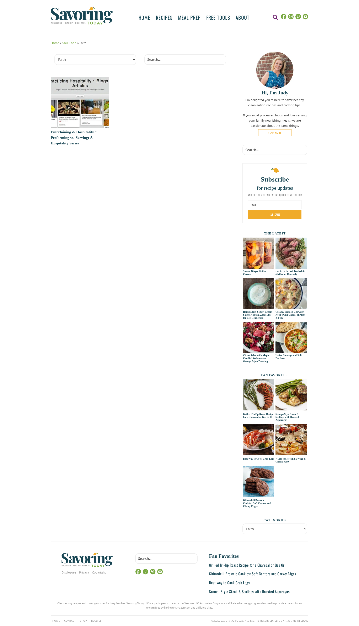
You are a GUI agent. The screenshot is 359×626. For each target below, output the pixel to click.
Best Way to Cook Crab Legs (258, 458)
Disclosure (68, 572)
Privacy (84, 572)
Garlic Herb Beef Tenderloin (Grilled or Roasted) (290, 273)
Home (55, 43)
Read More (275, 132)
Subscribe (274, 214)
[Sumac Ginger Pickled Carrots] (258, 266)
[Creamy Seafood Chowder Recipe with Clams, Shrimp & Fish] (291, 306)
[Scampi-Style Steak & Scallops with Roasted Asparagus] (291, 395)
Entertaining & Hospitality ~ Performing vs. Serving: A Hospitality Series (74, 137)
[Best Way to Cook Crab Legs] (258, 440)
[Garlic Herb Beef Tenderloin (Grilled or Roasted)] (291, 266)
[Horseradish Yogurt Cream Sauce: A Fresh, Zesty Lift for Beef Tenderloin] (258, 306)
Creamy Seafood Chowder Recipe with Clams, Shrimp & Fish (290, 314)
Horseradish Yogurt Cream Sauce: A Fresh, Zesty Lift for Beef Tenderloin (257, 314)
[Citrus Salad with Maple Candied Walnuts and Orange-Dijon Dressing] (258, 350)
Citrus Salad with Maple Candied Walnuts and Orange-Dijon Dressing (256, 358)
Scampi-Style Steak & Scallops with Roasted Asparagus (287, 417)
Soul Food (69, 43)
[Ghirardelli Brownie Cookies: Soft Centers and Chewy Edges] (258, 482)
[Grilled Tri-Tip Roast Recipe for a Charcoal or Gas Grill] (258, 395)
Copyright (99, 572)
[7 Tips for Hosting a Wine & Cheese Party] (291, 440)
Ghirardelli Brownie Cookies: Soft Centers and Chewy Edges (257, 503)
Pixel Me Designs (296, 620)
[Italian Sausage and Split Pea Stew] (291, 350)
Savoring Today (82, 15)
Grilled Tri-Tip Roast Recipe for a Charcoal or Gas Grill (258, 416)
